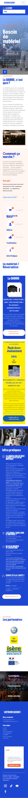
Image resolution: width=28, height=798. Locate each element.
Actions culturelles (7, 736)
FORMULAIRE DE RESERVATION (13, 332)
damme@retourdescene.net (13, 587)
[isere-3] (14, 356)
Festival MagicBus (7, 733)
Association (6, 738)
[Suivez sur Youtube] (17, 785)
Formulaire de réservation (13, 418)
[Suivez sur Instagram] (5, 785)
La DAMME (5, 734)
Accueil (5, 728)
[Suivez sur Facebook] (5, 72)
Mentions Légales (7, 777)
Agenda (5, 729)
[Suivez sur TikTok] (11, 785)
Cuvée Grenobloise (8, 731)
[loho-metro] (14, 361)
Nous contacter (11, 596)
